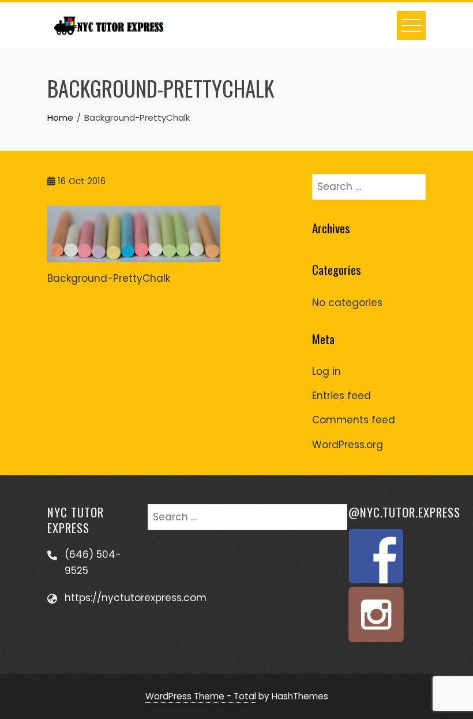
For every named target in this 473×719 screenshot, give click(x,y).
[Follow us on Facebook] (376, 556)
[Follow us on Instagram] (376, 614)
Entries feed (341, 396)
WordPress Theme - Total (200, 696)
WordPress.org (347, 445)
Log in (326, 371)
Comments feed (353, 420)
